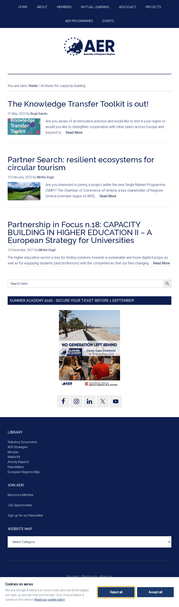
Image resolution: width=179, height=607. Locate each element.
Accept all (155, 592)
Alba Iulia (105, 576)
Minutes (13, 452)
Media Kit (14, 457)
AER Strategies (18, 447)
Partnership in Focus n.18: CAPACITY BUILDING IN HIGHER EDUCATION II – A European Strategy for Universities (80, 232)
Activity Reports (18, 462)
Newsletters (16, 467)
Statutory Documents (22, 442)
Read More (74, 132)
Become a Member (21, 495)
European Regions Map (24, 472)
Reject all (116, 592)
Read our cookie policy (49, 599)
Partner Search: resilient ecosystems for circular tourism (81, 163)
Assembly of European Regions (89, 46)
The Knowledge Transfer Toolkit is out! (78, 103)
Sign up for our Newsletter (25, 515)
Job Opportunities (20, 505)
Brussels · (74, 576)
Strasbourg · (90, 576)
